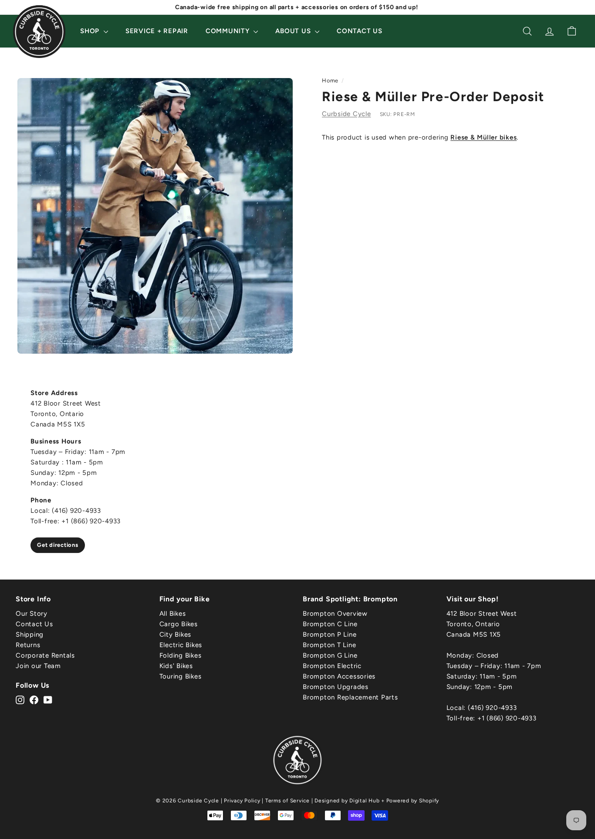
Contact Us (359, 31)
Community (229, 31)
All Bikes (172, 613)
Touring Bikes (180, 676)
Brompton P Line (329, 634)
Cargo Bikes (178, 624)
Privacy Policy (242, 801)
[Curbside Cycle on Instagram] (20, 699)
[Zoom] (155, 216)
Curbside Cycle (346, 114)
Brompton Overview (335, 613)
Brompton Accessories (339, 676)
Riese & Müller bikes (483, 137)
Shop (90, 31)
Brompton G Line (330, 655)
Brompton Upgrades (335, 687)
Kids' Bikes (176, 666)
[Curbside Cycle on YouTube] (48, 699)
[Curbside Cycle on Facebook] (34, 699)
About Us (294, 31)
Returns (28, 645)
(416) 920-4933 (492, 708)
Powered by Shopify (412, 801)
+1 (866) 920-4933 (507, 718)
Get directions (57, 545)
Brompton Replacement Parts (350, 697)
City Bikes (175, 634)
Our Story (31, 613)
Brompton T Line (329, 645)
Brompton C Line (330, 624)
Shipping (30, 634)
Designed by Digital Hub (346, 801)
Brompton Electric (332, 666)
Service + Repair (156, 31)
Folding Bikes (180, 655)
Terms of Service (287, 801)
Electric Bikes (181, 645)
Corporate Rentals (45, 655)
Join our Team (38, 666)
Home (330, 80)
